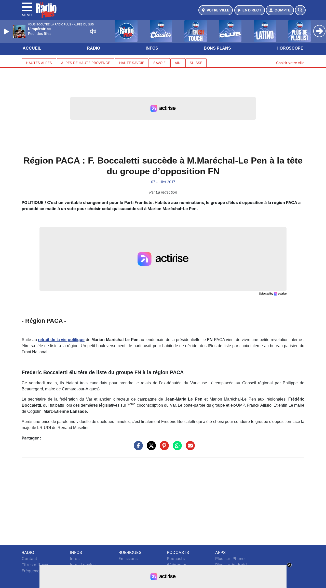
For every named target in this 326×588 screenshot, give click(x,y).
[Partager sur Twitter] (150, 447)
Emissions (128, 558)
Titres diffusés (35, 564)
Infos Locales (83, 564)
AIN (178, 63)
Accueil (32, 48)
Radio (93, 48)
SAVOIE (159, 63)
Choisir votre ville (290, 63)
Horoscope (290, 48)
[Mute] (93, 31)
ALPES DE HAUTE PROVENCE (85, 63)
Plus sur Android (231, 564)
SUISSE (196, 63)
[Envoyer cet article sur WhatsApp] (176, 447)
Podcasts (176, 558)
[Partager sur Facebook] (137, 447)
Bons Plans (217, 48)
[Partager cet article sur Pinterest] (163, 447)
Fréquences (33, 570)
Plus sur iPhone (229, 558)
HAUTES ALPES (39, 63)
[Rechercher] (300, 10)
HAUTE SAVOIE (131, 63)
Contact (29, 558)
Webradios (177, 564)
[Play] (7, 31)
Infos (152, 48)
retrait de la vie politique (61, 339)
